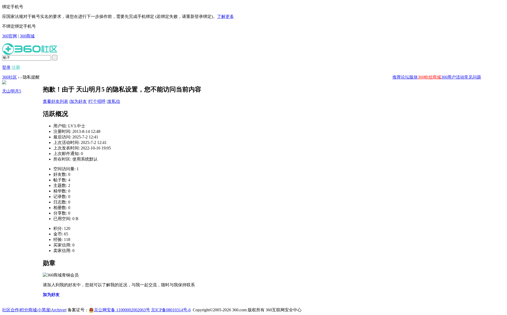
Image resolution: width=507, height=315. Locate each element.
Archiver (58, 310)
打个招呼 (97, 101)
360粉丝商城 (429, 77)
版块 (413, 77)
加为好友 (78, 101)
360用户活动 (452, 77)
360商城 (27, 36)
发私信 (113, 101)
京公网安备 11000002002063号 (122, 310)
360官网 (9, 36)
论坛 (405, 77)
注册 (16, 67)
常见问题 (472, 77)
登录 (6, 67)
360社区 (9, 77)
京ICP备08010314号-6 (171, 310)
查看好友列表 (55, 101)
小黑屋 (43, 310)
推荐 (396, 77)
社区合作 (10, 310)
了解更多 (225, 16)
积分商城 (28, 310)
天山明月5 (11, 91)
